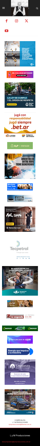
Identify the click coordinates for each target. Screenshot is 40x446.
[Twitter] (26, 21)
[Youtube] (6, 31)
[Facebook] (6, 21)
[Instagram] (16, 21)
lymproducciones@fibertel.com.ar (20, 424)
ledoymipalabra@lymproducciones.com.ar (16, 442)
